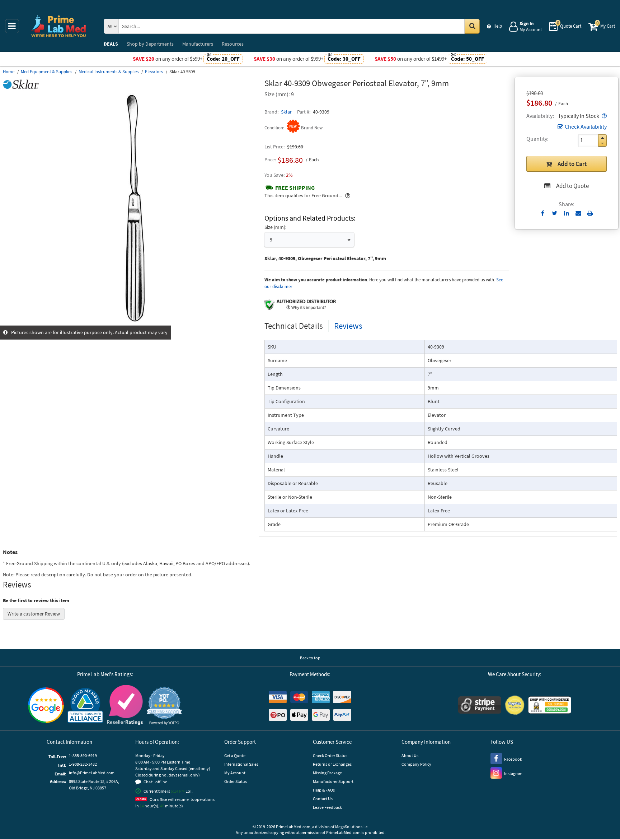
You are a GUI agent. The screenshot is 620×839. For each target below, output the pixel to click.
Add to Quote (572, 186)
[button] (603, 115)
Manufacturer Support (333, 781)
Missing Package (327, 772)
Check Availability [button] (586, 126)
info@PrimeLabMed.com (91, 772)
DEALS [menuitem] (111, 44)
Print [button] (590, 213)
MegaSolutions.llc (351, 826)
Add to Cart (572, 164)
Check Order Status (330, 755)
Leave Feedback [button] (327, 807)
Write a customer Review (34, 613)
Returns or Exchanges (332, 764)
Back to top (310, 657)
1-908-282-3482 (83, 764)
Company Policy (416, 764)
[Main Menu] (12, 26)
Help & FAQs (324, 790)
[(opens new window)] (131, 321)
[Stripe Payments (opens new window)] (479, 705)
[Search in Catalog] (472, 26)
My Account (234, 772)
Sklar (286, 112)
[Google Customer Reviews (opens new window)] (46, 706)
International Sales (241, 764)
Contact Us (323, 798)
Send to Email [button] (578, 213)
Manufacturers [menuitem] (197, 44)
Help (497, 26)
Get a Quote (234, 755)
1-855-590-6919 (83, 755)
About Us (409, 755)
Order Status (235, 781)
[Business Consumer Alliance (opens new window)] (85, 706)
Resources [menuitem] (233, 44)
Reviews (348, 326)
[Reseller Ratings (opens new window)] (125, 706)
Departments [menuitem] (150, 44)
